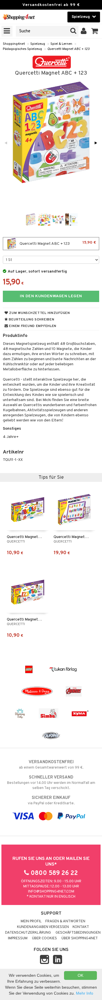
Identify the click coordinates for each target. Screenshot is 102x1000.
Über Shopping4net (79, 938)
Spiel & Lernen (61, 44)
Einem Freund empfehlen (32, 326)
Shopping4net (14, 44)
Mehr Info (84, 993)
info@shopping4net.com (51, 891)
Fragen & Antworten (65, 921)
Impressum (17, 938)
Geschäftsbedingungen (78, 933)
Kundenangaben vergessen (43, 927)
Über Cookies (44, 938)
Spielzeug (37, 44)
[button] (95, 31)
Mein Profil (31, 921)
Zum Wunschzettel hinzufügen (39, 313)
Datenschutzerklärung (28, 933)
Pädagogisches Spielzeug (22, 49)
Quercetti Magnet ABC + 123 (68, 49)
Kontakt (81, 927)
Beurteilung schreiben (31, 319)
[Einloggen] (83, 31)
